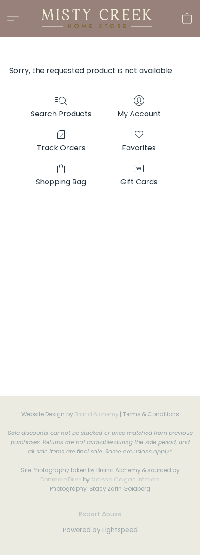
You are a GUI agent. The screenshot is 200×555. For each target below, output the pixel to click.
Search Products (61, 113)
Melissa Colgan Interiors (125, 479)
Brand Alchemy (96, 414)
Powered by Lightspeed (100, 530)
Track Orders (61, 147)
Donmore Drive (60, 479)
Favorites (139, 147)
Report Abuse (100, 514)
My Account (139, 113)
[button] (100, 18)
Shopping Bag (61, 181)
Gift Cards (139, 181)
